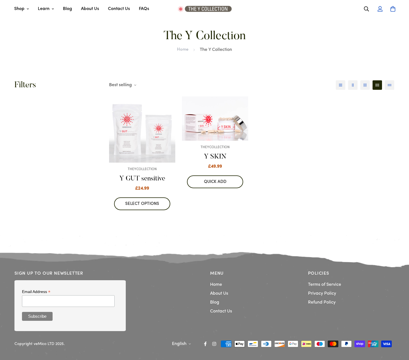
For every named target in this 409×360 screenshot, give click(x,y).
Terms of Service (324, 284)
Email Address (36, 291)
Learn (44, 9)
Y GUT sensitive (142, 178)
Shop (19, 9)
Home (182, 50)
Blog (67, 9)
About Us (90, 9)
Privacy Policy (322, 293)
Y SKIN (215, 156)
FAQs (144, 9)
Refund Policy (322, 302)
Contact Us (119, 9)
